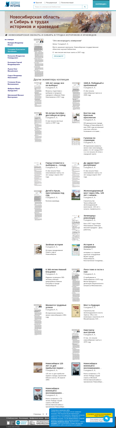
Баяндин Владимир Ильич (15, 44)
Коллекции (101, 4)
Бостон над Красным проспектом (90, 115)
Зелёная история (54, 244)
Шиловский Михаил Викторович (16, 96)
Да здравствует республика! (91, 164)
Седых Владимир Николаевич (15, 76)
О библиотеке (12, 418)
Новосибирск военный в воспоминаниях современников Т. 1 (93, 366)
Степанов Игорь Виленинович (14, 83)
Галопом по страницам (89, 139)
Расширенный (51, 3)
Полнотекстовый (67, 3)
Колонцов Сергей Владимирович (15, 63)
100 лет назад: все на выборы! (55, 84)
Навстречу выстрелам (89, 331)
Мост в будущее (92, 305)
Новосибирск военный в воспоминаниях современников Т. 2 (55, 391)
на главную (9, 39)
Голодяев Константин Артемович (16, 50)
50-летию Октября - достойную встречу (55, 114)
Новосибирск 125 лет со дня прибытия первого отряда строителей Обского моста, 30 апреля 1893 (55, 369)
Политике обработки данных (60, 421)
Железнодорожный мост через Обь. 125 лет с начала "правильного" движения (94, 195)
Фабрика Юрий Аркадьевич (14, 89)
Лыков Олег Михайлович (13, 70)
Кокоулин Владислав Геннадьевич (16, 57)
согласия (54, 423)
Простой (39, 3)
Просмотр (58, 56)
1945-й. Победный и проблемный (94, 84)
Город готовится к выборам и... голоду (56, 164)
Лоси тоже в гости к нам (94, 270)
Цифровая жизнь (36, 418)
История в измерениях (90, 245)
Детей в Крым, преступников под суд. (55, 193)
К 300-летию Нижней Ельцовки (56, 270)
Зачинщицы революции (89, 217)
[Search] (85, 7)
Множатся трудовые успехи (56, 306)
